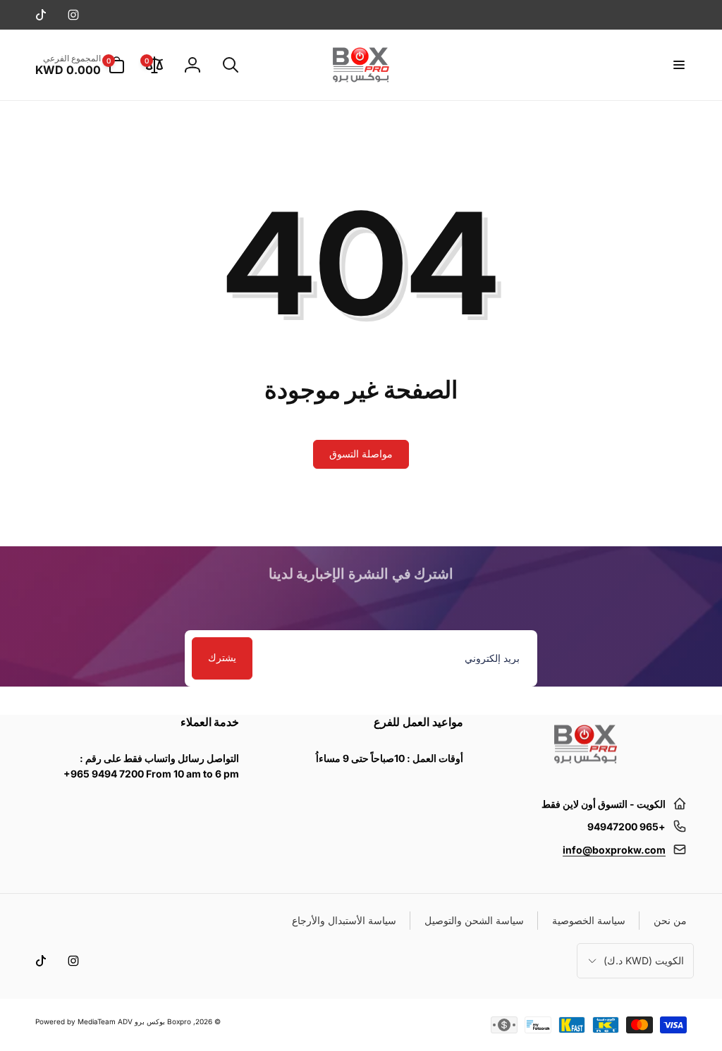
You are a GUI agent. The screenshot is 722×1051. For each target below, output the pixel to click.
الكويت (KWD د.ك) (644, 960)
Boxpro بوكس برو (163, 1021)
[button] (678, 64)
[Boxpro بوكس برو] (584, 769)
